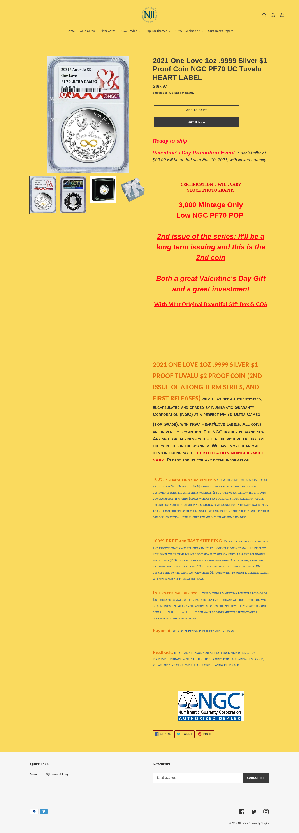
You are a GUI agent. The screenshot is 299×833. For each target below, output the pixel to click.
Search (34, 774)
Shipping (158, 92)
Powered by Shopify (258, 823)
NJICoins (243, 823)
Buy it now (197, 122)
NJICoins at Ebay (57, 774)
